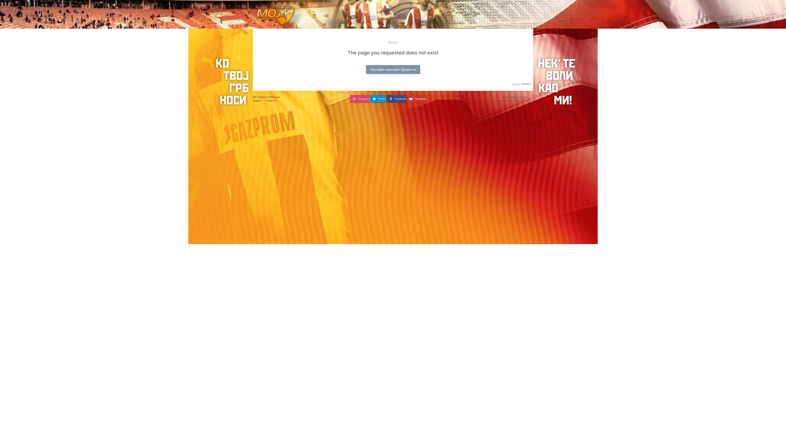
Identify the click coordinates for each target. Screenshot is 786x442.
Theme (269, 100)
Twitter (382, 98)
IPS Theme (259, 96)
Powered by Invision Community (514, 100)
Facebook (400, 98)
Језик (256, 100)
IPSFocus (274, 96)
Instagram (363, 98)
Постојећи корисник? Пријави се (393, 69)
